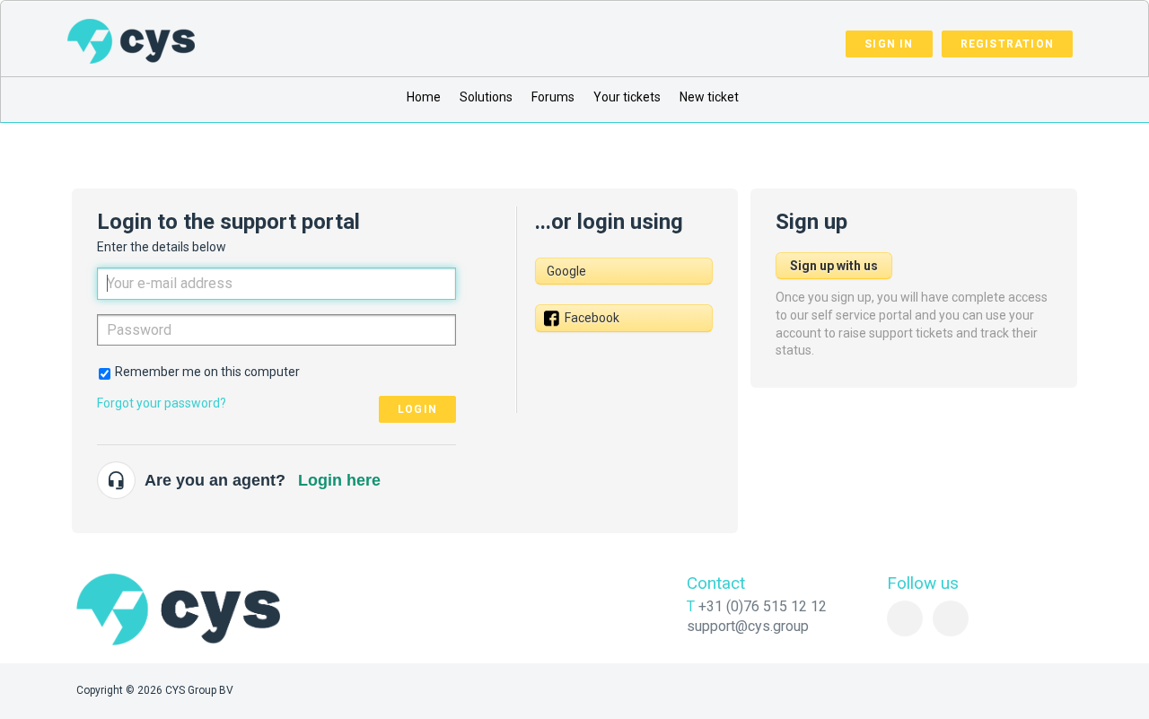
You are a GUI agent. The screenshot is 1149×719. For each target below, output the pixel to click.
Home (424, 97)
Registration (1007, 44)
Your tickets (627, 97)
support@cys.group (748, 626)
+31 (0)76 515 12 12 (762, 606)
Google (566, 271)
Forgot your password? (161, 403)
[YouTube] (951, 618)
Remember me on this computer (207, 371)
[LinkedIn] (905, 618)
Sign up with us (834, 266)
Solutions (486, 97)
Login (417, 409)
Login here (339, 480)
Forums (552, 97)
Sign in (888, 44)
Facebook (592, 318)
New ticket (709, 97)
